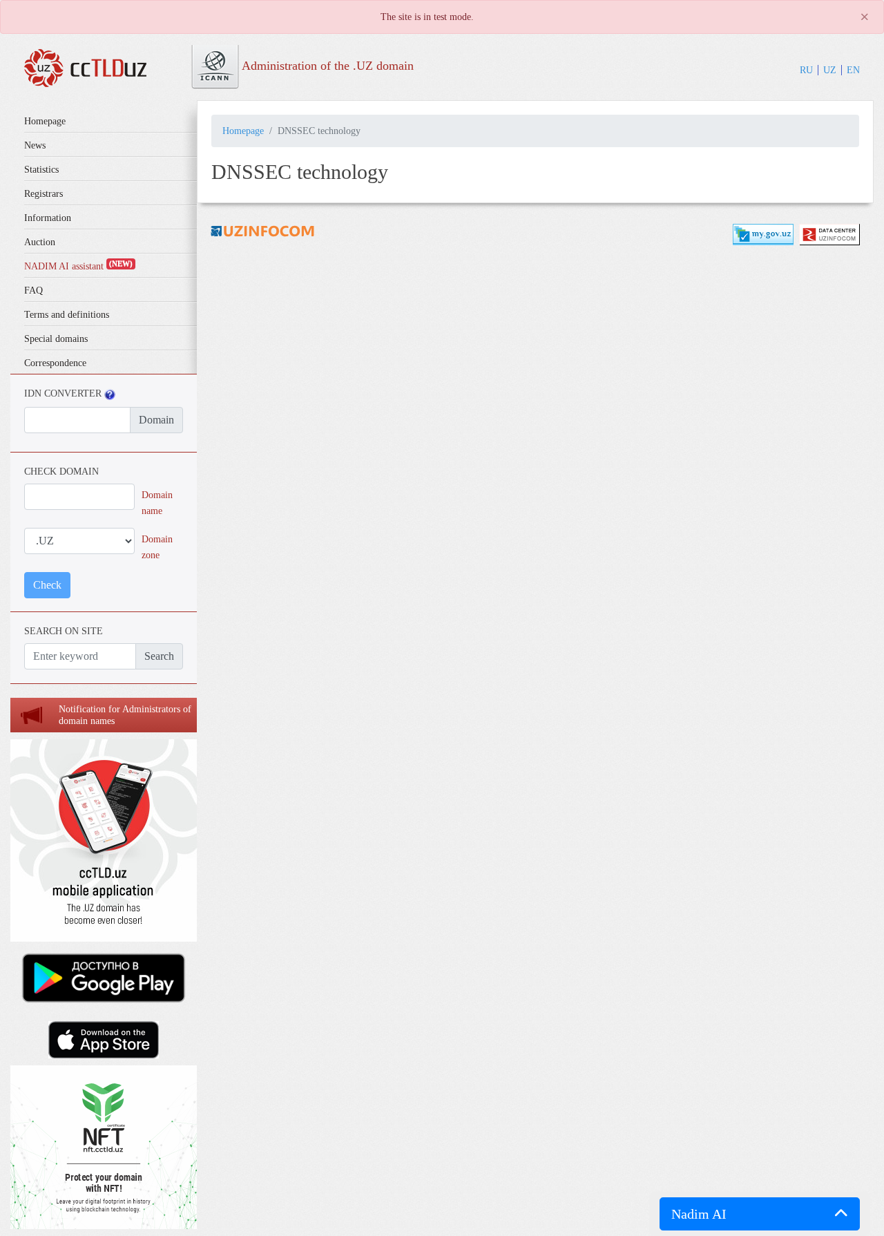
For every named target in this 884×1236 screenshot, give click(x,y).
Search (159, 656)
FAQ (33, 290)
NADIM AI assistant (78, 266)
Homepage (45, 121)
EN (853, 69)
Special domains (56, 339)
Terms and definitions (66, 315)
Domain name (157, 502)
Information (47, 218)
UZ (829, 69)
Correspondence (55, 363)
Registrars (43, 194)
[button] (760, 1213)
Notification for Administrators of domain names (125, 715)
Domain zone (157, 546)
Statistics (41, 169)
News (35, 145)
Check (47, 585)
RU (806, 69)
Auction (39, 242)
